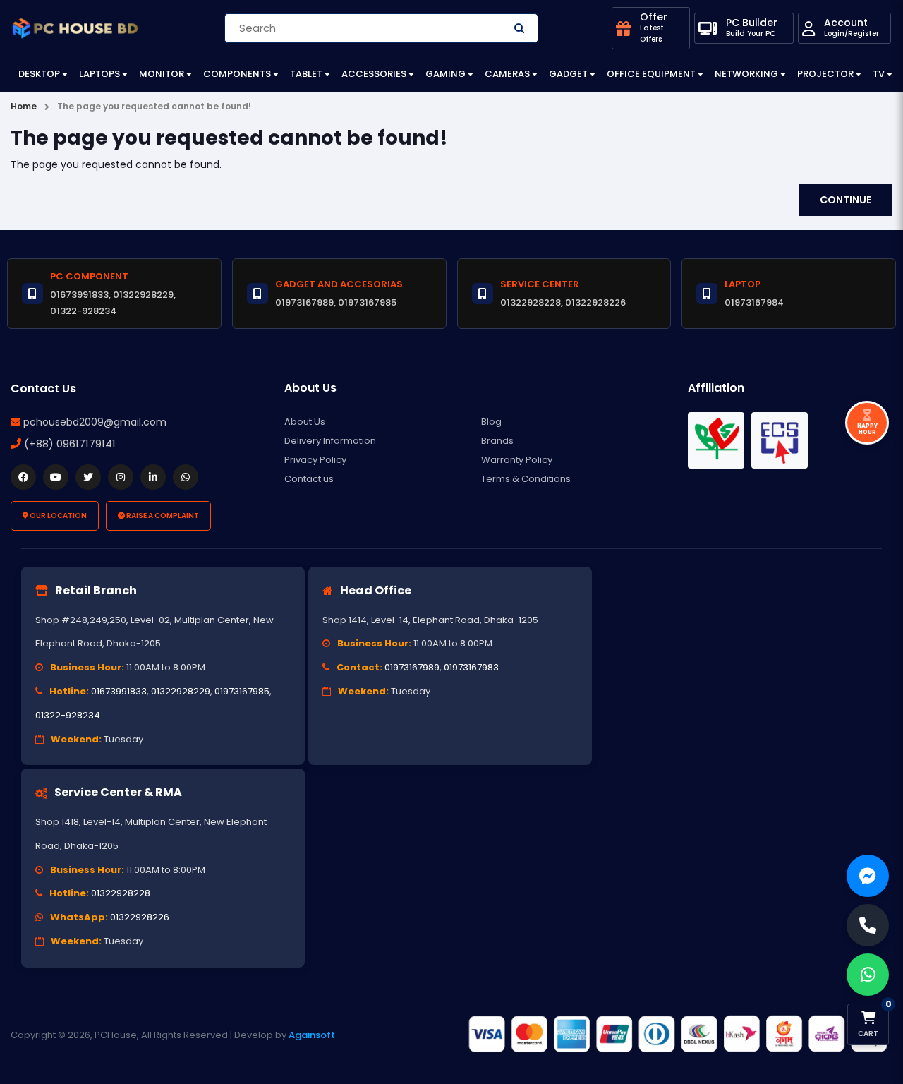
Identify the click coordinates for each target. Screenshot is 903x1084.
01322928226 (139, 917)
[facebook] (23, 477)
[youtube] (55, 477)
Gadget (568, 73)
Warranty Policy (516, 459)
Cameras (507, 73)
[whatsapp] (185, 477)
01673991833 (119, 691)
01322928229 (180, 691)
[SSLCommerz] (677, 1034)
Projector (825, 73)
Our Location (57, 515)
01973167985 (241, 691)
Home (24, 106)
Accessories (373, 73)
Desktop (39, 73)
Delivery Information (330, 440)
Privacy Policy (315, 459)
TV (879, 73)
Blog (491, 421)
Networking (746, 73)
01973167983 (471, 667)
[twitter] (88, 477)
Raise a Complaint (162, 515)
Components (237, 73)
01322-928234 (67, 715)
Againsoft (312, 1035)
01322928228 (120, 893)
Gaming (445, 73)
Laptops (99, 73)
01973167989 (412, 667)
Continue (845, 200)
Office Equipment (651, 73)
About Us (304, 421)
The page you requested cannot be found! (154, 106)
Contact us (309, 479)
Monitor (161, 73)
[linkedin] (153, 477)
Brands (497, 440)
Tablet (306, 73)
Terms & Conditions (526, 479)
